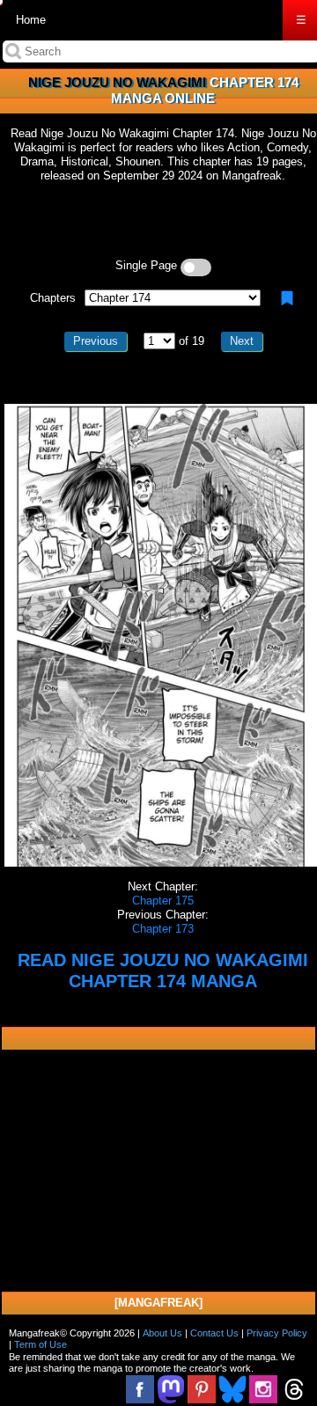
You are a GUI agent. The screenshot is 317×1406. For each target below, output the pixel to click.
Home (31, 19)
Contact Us (214, 1333)
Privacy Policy (277, 1333)
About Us (162, 1333)
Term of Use (40, 1344)
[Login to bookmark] (287, 298)
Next (242, 341)
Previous (95, 341)
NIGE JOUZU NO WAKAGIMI (117, 82)
